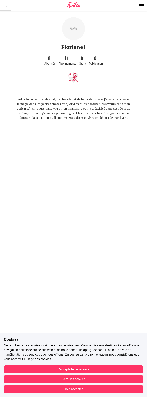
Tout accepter (74, 389)
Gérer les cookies (73, 379)
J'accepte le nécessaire (73, 369)
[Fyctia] (73, 5)
